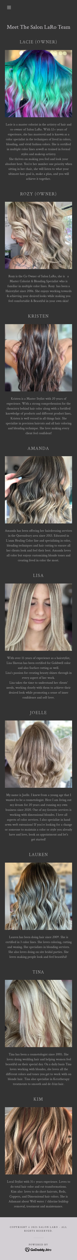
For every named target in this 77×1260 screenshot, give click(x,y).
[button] (9, 7)
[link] (38, 1249)
